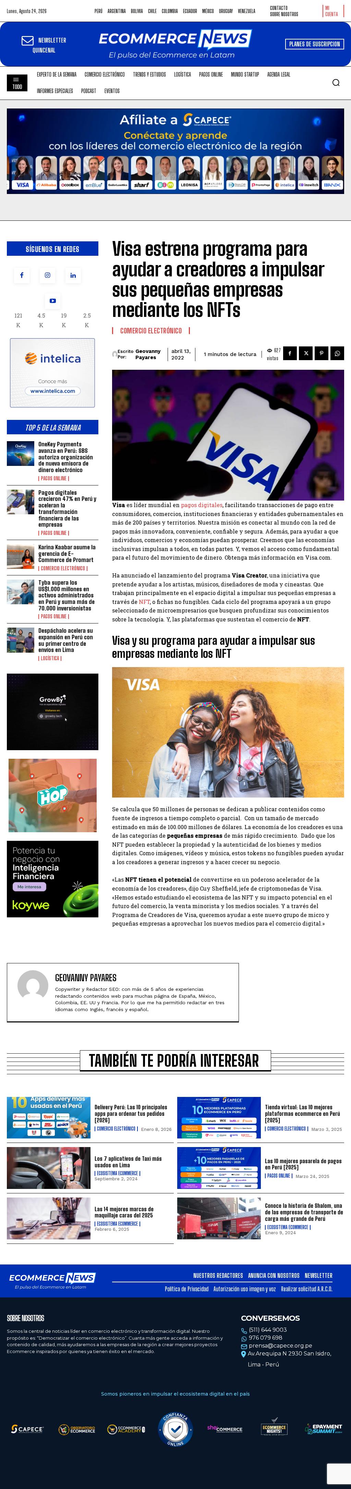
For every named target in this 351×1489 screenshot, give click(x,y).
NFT (143, 601)
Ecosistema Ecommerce (117, 1173)
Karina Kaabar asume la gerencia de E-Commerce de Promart (67, 553)
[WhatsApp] (337, 353)
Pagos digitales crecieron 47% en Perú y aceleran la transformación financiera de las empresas (67, 508)
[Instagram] (47, 275)
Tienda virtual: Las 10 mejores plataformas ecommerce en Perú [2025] (302, 1113)
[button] (336, 82)
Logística (50, 658)
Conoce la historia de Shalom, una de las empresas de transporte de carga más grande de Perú (304, 1212)
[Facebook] (21, 275)
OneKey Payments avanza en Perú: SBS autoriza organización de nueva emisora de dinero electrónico (65, 456)
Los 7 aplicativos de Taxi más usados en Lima (128, 1162)
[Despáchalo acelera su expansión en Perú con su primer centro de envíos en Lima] (20, 640)
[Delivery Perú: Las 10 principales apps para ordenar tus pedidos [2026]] (48, 1118)
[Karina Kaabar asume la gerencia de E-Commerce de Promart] (20, 556)
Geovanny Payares (147, 354)
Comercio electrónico (63, 568)
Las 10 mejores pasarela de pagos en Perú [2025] (303, 1164)
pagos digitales (201, 504)
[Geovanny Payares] (115, 354)
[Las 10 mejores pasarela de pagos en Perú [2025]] (219, 1168)
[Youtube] (52, 301)
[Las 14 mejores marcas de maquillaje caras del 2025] (48, 1218)
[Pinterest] (321, 353)
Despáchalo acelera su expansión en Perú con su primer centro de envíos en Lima (65, 640)
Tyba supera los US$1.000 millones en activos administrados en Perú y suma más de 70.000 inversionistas (66, 595)
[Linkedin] (73, 275)
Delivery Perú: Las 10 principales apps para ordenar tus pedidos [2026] (131, 1113)
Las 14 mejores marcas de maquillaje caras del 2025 (124, 1212)
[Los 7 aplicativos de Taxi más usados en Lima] (48, 1168)
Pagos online (53, 478)
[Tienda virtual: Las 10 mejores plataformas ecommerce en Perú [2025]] (219, 1118)
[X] (306, 353)
